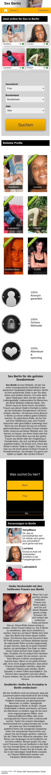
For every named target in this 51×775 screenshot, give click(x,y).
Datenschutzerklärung (33, 771)
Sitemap (19, 771)
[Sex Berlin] (6, 10)
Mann (25, 485)
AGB (24, 771)
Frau (25, 496)
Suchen (14, 10)
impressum (4, 773)
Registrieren (44, 10)
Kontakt (43, 771)
